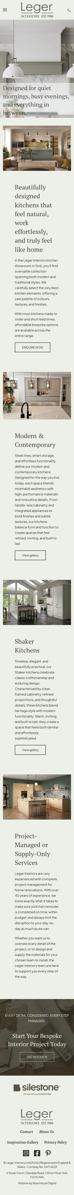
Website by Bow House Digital (37, 1183)
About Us (46, 1131)
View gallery (30, 555)
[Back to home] (37, 10)
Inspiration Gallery (22, 1142)
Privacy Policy (55, 1142)
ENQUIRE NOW (32, 347)
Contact (26, 1131)
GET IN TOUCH (37, 1057)
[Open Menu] (5, 10)
